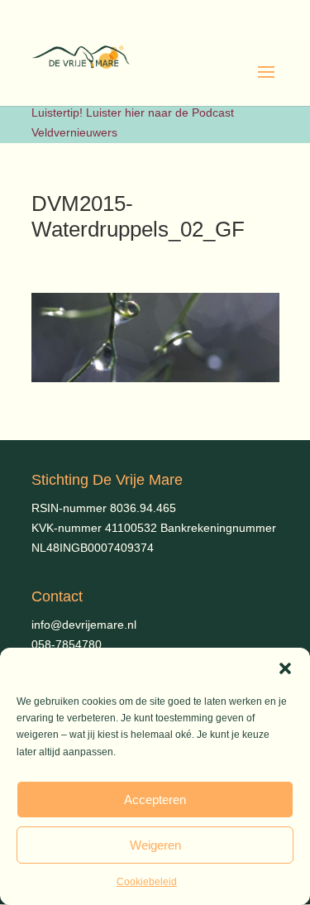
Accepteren (155, 799)
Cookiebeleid (147, 882)
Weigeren (155, 845)
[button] (285, 668)
